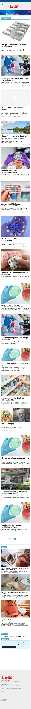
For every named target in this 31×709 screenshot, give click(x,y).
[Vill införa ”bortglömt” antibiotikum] (15, 293)
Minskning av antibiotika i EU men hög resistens (14, 240)
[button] (2, 7)
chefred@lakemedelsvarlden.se (10, 685)
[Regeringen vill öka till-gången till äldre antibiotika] (15, 385)
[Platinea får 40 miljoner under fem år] (15, 354)
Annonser (3, 697)
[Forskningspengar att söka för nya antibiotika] (15, 325)
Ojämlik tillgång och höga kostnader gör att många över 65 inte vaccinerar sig (14, 568)
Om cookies (3, 700)
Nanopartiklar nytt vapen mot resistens (12, 109)
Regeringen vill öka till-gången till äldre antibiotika (14, 399)
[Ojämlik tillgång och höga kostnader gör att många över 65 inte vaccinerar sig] (15, 566)
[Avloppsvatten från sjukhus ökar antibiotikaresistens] (15, 479)
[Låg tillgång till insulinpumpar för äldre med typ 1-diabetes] (15, 590)
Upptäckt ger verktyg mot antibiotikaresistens (11, 526)
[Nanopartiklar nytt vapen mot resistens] (15, 97)
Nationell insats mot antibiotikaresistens (9, 171)
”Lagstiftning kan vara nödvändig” (14, 136)
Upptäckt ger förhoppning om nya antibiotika (14, 273)
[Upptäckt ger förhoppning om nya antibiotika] (15, 260)
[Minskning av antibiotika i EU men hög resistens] (15, 226)
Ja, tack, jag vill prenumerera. (9, 647)
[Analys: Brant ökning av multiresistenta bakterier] (15, 191)
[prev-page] (9, 539)
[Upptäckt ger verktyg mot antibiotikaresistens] (15, 512)
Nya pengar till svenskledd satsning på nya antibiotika (15, 459)
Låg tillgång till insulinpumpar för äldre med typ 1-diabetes (14, 593)
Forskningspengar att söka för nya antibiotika (14, 339)
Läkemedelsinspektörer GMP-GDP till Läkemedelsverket (14, 636)
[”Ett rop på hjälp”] (15, 415)
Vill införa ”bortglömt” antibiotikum (15, 306)
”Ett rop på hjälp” (8, 424)
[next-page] (21, 539)
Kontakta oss (4, 699)
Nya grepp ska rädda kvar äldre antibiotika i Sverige (13, 46)
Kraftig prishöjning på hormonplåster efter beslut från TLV (15, 619)
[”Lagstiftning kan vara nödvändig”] (15, 127)
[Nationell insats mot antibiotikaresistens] (15, 158)
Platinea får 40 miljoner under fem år (14, 364)
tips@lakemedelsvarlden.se (22, 685)
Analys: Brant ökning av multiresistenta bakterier (10, 205)
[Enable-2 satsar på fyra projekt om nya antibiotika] (15, 65)
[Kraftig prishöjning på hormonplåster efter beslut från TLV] (15, 617)
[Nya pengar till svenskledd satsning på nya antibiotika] (15, 445)
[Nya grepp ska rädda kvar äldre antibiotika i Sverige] (15, 32)
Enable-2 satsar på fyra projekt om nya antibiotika (14, 79)
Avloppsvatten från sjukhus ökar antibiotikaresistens (14, 493)
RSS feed (3, 702)
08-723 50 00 (9, 684)
